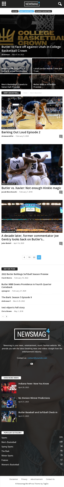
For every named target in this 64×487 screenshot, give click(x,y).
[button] (59, 4)
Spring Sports (7, 447)
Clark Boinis (6, 278)
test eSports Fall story (13, 307)
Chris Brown (6, 311)
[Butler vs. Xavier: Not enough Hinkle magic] (32, 164)
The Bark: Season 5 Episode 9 (16, 297)
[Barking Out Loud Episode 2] (32, 112)
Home (25, 93)
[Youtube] (32, 364)
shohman (5, 54)
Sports (4, 438)
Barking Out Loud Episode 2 (20, 132)
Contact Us (50, 479)
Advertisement (37, 479)
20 (34, 257)
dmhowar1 (6, 301)
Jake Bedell (6, 243)
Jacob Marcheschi (9, 192)
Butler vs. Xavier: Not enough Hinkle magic (31, 188)
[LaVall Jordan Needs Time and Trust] (48, 70)
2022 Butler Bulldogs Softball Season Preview (24, 274)
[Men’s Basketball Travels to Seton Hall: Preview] (16, 86)
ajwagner (5, 291)
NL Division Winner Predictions (34, 398)
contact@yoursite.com (37, 358)
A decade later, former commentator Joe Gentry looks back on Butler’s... (30, 237)
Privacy (24, 479)
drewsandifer (7, 136)
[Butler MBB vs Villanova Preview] (48, 86)
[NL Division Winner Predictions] (8, 402)
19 (29, 257)
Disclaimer (14, 479)
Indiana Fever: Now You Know (33, 383)
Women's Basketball (43, 11)
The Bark (5, 451)
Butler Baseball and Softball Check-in (37, 412)
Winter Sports (7, 456)
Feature (4, 460)
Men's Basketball (26, 11)
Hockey (15, 11)
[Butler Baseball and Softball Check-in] (8, 416)
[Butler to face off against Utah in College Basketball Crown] (32, 36)
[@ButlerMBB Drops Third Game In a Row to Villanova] (16, 70)
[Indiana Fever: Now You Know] (8, 387)
